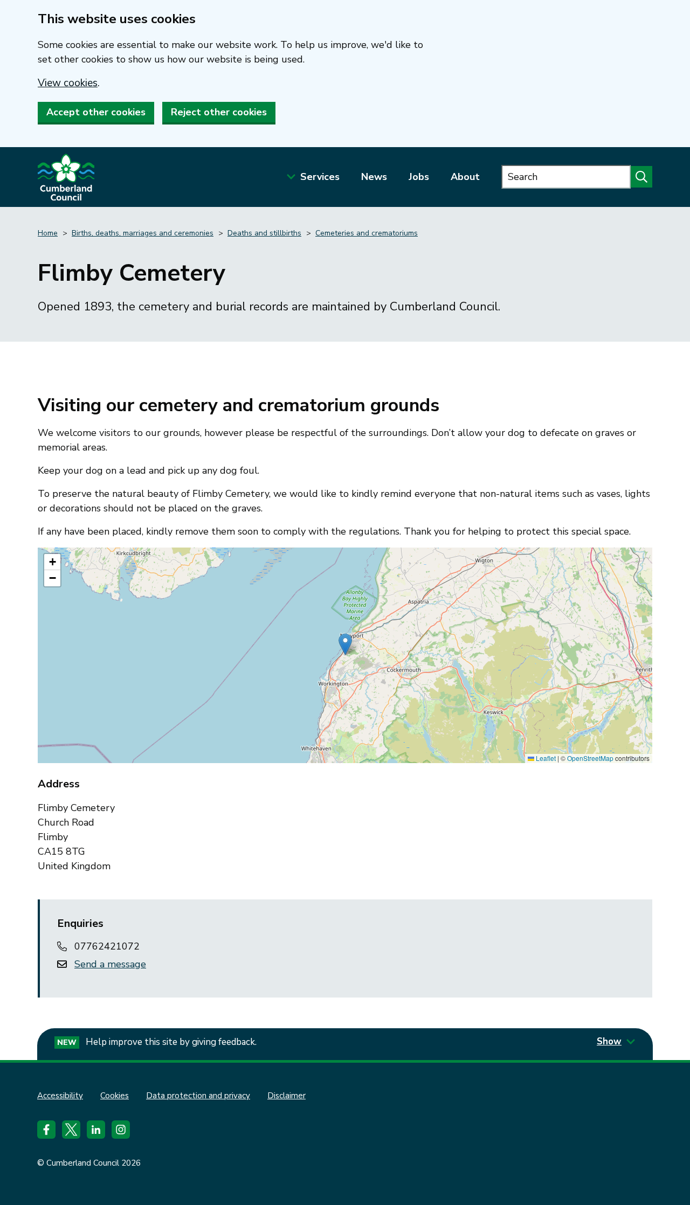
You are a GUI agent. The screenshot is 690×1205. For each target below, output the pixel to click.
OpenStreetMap (590, 758)
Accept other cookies (96, 112)
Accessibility (60, 1095)
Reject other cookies (219, 112)
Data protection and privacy (198, 1095)
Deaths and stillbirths (264, 233)
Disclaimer (286, 1095)
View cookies (68, 83)
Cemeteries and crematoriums (366, 233)
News (374, 176)
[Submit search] (641, 177)
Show (609, 1041)
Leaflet (545, 758)
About (465, 176)
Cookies (114, 1095)
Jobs (419, 176)
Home (48, 233)
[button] (345, 644)
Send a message (110, 964)
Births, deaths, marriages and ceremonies (142, 233)
